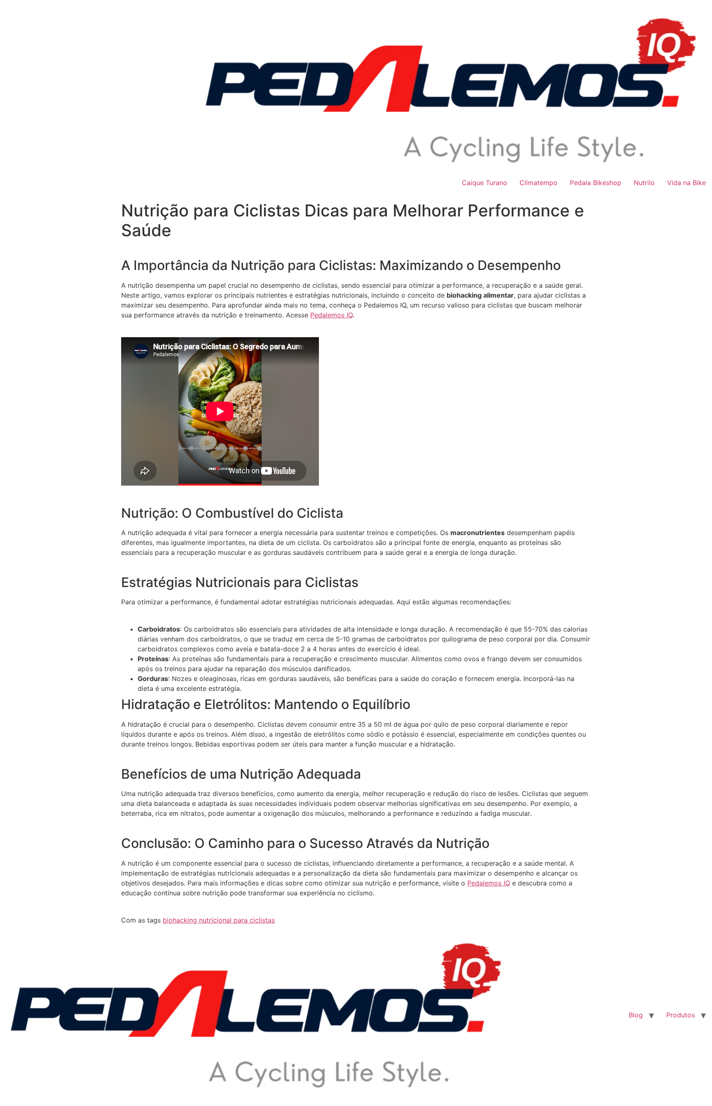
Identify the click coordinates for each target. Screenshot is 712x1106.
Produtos (680, 1015)
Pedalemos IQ (331, 315)
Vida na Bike (686, 182)
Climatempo (538, 182)
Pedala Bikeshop (595, 182)
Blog (636, 1015)
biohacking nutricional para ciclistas (219, 920)
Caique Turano (484, 182)
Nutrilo (644, 182)
